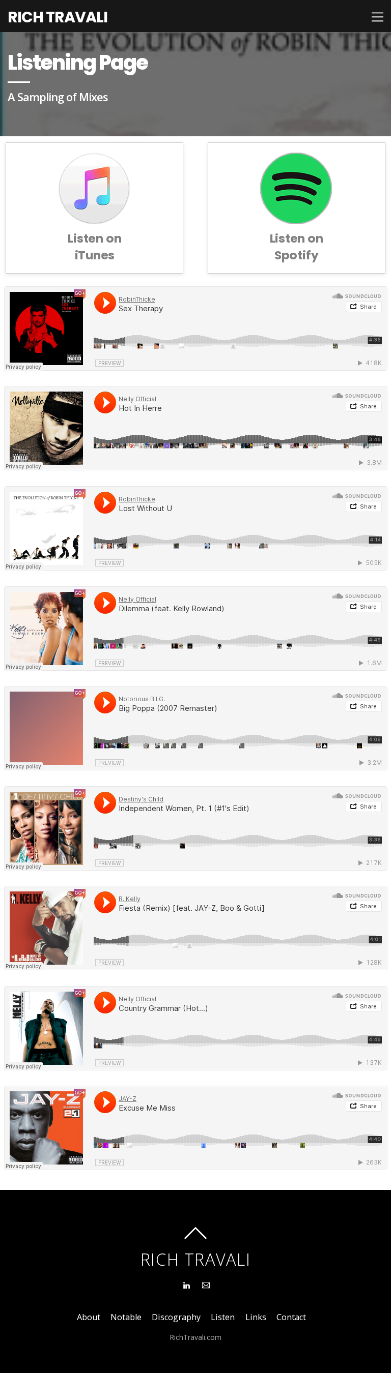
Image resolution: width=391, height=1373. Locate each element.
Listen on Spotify (296, 246)
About (88, 1317)
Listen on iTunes (94, 246)
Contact (291, 1317)
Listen (223, 1317)
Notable (126, 1317)
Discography (176, 1317)
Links (255, 1317)
